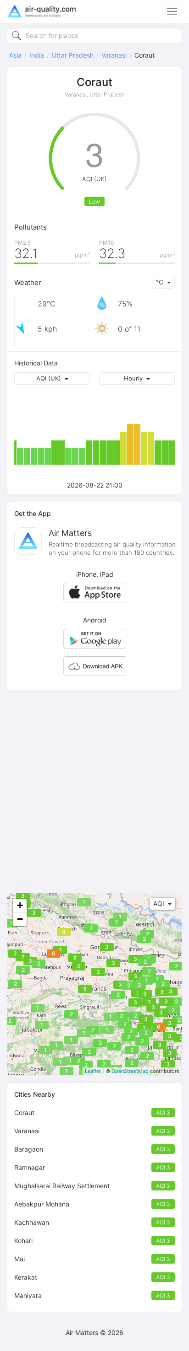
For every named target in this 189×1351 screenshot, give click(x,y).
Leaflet (93, 1071)
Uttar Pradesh (73, 55)
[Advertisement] (94, 791)
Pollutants (30, 227)
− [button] (20, 919)
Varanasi (114, 55)
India (36, 55)
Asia (15, 55)
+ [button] (20, 905)
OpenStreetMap (130, 1071)
